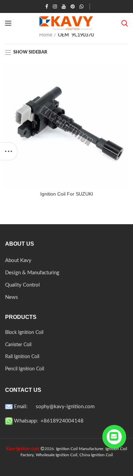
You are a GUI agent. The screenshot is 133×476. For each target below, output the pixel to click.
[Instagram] (54, 6)
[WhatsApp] (81, 6)
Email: (24, 406)
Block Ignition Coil (24, 332)
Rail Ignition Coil (22, 356)
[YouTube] (63, 6)
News (11, 297)
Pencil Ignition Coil (24, 369)
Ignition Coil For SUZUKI (66, 194)
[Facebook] (46, 6)
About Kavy (18, 260)
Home (45, 35)
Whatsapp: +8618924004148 (48, 421)
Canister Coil (18, 344)
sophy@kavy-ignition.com (65, 406)
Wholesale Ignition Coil (56, 455)
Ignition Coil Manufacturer (79, 449)
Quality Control (22, 285)
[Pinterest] (72, 6)
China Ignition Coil (96, 455)
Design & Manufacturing (32, 272)
